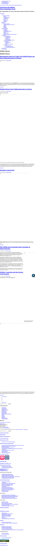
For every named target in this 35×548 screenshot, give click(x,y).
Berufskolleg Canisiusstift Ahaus (6, 527)
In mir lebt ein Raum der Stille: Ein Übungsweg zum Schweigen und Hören (13, 445)
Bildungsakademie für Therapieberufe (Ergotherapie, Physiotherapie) (7, 514)
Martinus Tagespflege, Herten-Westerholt (8, 475)
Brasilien (3, 414)
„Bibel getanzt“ (4, 449)
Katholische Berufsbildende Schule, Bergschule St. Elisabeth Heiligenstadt (12, 529)
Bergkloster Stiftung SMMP (4, 507)
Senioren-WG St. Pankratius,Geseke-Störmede (6, 486)
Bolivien (3, 415)
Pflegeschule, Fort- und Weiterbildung (7, 467)
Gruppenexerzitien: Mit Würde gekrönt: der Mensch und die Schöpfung (12, 448)
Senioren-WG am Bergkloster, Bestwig (7, 484)
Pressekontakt (26, 429)
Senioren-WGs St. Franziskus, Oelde (7, 489)
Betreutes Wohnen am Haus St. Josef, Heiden (8, 497)
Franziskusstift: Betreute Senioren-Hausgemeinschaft (9, 498)
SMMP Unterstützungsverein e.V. (5, 436)
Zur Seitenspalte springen (5, 2)
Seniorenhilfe (4, 410)
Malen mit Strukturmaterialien (6, 452)
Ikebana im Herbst (4, 451)
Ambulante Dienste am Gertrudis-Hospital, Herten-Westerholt (11, 476)
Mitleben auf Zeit (4, 413)
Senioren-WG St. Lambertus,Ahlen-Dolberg (6, 482)
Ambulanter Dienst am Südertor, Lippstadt (8, 477)
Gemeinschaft (4, 407)
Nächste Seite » (4, 402)
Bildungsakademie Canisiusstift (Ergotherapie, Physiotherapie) (6, 516)
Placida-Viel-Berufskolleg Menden (7, 528)
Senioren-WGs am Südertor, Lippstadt (7, 488)
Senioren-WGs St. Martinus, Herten (7, 487)
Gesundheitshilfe (4, 411)
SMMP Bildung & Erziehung (4, 511)
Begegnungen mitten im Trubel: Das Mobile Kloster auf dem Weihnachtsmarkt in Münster (17, 57)
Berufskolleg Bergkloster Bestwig (7, 526)
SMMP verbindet (2, 434)
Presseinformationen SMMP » (4, 438)
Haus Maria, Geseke (5, 501)
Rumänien (3, 417)
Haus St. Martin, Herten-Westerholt (7, 503)
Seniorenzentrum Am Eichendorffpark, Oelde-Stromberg (10, 504)
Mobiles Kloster (9, 60)
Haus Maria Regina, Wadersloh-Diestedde (8, 505)
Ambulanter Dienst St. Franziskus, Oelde (8, 478)
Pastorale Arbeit (4, 408)
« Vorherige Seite (4, 396)
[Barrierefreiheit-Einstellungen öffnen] (33, 275)
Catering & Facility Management (6, 537)
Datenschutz (21, 429)
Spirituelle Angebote (5, 418)
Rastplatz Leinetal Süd (7, 170)
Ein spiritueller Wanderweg (4, 545)
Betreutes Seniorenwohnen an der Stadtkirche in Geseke (10, 495)
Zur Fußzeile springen (5, 3)
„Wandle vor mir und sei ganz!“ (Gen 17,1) (8, 447)
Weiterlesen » (2, 244)
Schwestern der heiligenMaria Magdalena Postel (7, 8)
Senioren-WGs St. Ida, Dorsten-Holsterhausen (8, 483)
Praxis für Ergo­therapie (5, 533)
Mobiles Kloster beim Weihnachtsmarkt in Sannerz (16, 89)
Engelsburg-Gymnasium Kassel (6, 522)
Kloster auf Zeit (4, 412)
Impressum (17, 429)
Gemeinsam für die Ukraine (4, 432)
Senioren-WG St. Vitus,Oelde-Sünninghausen (5, 491)
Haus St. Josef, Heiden (5, 502)
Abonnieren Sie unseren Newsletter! (5, 422)
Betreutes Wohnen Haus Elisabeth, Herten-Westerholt (9, 496)
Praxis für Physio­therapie (5, 534)
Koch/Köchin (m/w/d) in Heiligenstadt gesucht (8, 441)
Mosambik (3, 416)
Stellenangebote (2, 13)
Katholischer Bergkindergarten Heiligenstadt (8, 518)
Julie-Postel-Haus (4, 517)
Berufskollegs (2, 524)
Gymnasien (1, 520)
